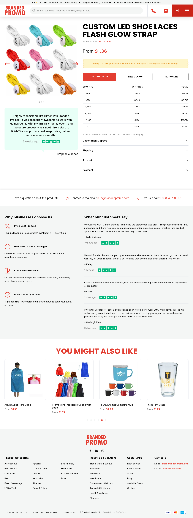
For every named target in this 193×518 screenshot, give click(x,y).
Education (95, 468)
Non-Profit (95, 473)
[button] (7, 63)
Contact (131, 488)
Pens (7, 478)
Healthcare (66, 468)
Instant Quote (99, 76)
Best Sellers (11, 468)
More (63, 478)
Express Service (69, 473)
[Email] (166, 11)
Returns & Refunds (49, 512)
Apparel (37, 463)
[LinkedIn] (96, 450)
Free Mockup (135, 76)
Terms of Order (31, 512)
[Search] (33, 10)
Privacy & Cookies (14, 512)
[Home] (15, 10)
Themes (37, 483)
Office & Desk (40, 468)
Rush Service (134, 463)
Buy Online (171, 76)
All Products (11, 463)
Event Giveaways (13, 483)
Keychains (38, 478)
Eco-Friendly (67, 463)
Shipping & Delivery (68, 512)
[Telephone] (153, 11)
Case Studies (134, 468)
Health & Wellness (99, 493)
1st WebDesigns (119, 512)
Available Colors (135, 483)
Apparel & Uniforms (100, 488)
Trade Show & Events (101, 463)
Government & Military (101, 483)
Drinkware (10, 473)
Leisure (36, 473)
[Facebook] (90, 450)
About (130, 473)
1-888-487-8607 (170, 198)
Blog (129, 478)
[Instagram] (102, 450)
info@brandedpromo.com (113, 198)
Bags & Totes (40, 488)
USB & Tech (10, 488)
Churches (95, 498)
